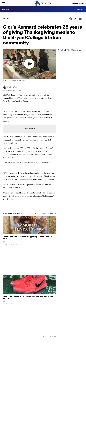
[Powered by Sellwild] (53, 337)
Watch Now (77, 3)
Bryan (6, 18)
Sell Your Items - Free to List (28, 214)
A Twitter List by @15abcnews (69, 50)
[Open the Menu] (3, 3)
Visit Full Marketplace (49, 213)
